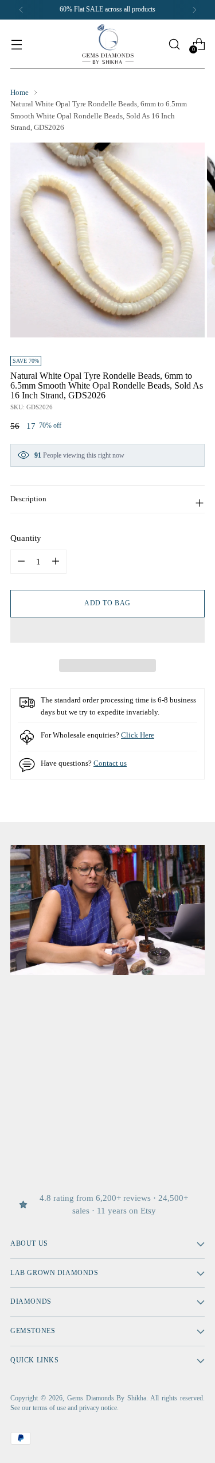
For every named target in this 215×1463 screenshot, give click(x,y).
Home (19, 92)
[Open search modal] (174, 44)
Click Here (137, 735)
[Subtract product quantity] (55, 561)
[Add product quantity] (21, 561)
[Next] (194, 10)
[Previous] (21, 10)
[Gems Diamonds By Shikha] (108, 44)
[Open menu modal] (16, 44)
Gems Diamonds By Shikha (107, 1398)
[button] (107, 630)
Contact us (110, 763)
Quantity (25, 538)
